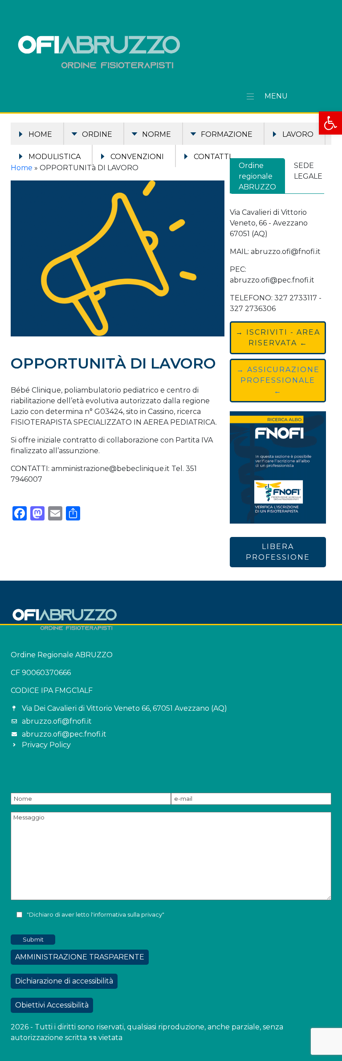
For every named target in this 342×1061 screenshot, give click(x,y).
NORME (156, 134)
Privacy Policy (46, 745)
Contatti (212, 156)
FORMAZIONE (226, 134)
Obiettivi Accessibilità (52, 1005)
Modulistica (54, 156)
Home (40, 134)
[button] (330, 123)
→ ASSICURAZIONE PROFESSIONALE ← (278, 380)
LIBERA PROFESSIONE (278, 551)
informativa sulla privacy (128, 914)
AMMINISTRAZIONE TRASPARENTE (79, 957)
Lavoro (298, 134)
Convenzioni (137, 156)
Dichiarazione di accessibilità (64, 981)
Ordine (97, 134)
